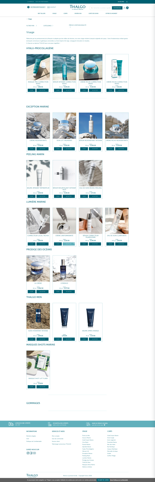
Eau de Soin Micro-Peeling (91, 188)
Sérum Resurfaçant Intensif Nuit (64, 188)
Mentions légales (31, 436)
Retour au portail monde (70, 475)
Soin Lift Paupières (64, 140)
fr (127, 2)
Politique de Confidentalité (34, 441)
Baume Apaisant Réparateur (38, 188)
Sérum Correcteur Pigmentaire (90, 236)
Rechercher (117, 8)
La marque (30, 1)
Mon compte (55, 436)
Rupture (68, 244)
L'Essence (64, 283)
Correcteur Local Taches (38, 235)
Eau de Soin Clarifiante (116, 235)
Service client (56, 441)
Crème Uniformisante (64, 235)
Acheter (42, 90)
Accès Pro (121, 1)
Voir (31, 90)
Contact (53, 7)
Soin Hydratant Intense (38, 331)
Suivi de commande (57, 438)
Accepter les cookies (103, 480)
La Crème (38, 283)
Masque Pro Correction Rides (38, 82)
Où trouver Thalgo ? (38, 7)
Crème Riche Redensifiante (117, 140)
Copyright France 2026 (85, 475)
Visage (30, 19)
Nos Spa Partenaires (42, 1)
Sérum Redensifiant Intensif (90, 140)
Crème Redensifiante (38, 140)
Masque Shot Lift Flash (38, 378)
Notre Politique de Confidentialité (119, 480)
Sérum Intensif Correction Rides (64, 82)
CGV (27, 438)
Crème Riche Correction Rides (90, 82)
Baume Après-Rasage (90, 331)
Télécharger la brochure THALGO (61, 444)
